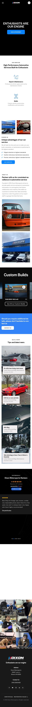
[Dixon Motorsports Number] (29, 2)
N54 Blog (6, 427)
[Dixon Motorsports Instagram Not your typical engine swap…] (8, 608)
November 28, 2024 (8, 401)
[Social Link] (9, 687)
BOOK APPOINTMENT (16, 32)
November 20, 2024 (8, 372)
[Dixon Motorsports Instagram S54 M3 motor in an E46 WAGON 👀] (24, 624)
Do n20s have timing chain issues (13, 368)
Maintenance (20, 370)
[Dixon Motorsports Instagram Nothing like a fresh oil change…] (24, 608)
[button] (13, 538)
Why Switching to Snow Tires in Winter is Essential (15, 456)
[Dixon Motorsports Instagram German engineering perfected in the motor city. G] (8, 640)
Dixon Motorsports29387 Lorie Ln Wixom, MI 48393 (16, 672)
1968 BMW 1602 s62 (11, 299)
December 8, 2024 (8, 460)
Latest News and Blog (10, 370)
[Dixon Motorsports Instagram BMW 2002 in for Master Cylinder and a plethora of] (24, 640)
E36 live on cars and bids (11, 398)
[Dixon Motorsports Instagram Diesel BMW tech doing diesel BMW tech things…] (8, 624)
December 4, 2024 (8, 431)
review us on (15, 489)
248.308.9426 (16, 683)
